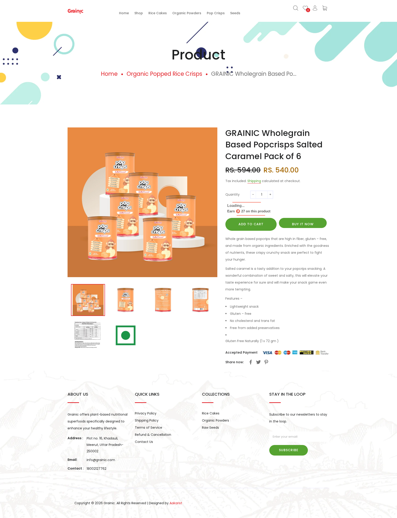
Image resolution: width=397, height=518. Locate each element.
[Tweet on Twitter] (258, 363)
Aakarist (176, 503)
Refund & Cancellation (153, 434)
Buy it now (303, 224)
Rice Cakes (210, 413)
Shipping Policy (147, 420)
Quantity (232, 194)
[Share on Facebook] (250, 363)
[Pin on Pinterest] (266, 363)
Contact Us (144, 441)
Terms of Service (148, 427)
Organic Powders (215, 420)
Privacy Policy (145, 413)
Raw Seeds (210, 427)
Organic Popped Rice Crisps (164, 74)
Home (109, 74)
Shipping (254, 181)
